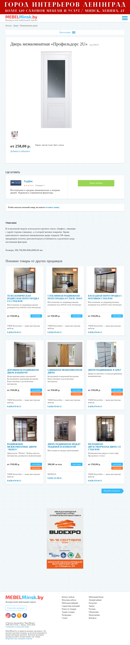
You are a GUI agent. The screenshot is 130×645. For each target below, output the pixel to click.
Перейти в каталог (112, 491)
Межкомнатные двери (28, 25)
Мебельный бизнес (96, 597)
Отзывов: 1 (40, 185)
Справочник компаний (71, 606)
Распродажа (66, 615)
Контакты (92, 618)
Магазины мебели (69, 600)
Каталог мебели (68, 597)
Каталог (9, 25)
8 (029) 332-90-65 (55, 478)
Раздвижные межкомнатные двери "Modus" (21, 447)
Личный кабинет (95, 600)
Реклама (92, 609)
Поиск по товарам (69, 609)
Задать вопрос (96, 183)
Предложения (94, 615)
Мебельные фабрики (70, 603)
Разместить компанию (16, 608)
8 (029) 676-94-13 (14, 332)
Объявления (94, 612)
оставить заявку (52, 207)
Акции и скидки (68, 612)
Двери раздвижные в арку (104, 370)
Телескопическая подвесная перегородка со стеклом (23, 298)
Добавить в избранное (20, 151)
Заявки (91, 606)
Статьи (64, 618)
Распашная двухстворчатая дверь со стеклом (104, 447)
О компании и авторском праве (17, 627)
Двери (15, 25)
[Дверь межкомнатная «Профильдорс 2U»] (56, 128)
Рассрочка (93, 603)
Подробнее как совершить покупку (19, 638)
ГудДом (28, 181)
